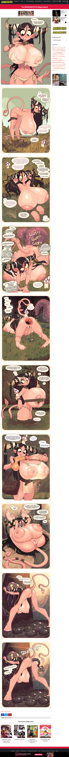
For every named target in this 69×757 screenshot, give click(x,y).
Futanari (56, 56)
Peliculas (54, 65)
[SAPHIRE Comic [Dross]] (19, 737)
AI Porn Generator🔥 (30, 1)
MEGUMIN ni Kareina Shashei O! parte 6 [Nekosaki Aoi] (6, 741)
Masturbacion (60, 62)
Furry (53, 56)
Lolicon (63, 60)
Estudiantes (62, 54)
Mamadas (54, 62)
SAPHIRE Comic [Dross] (19, 739)
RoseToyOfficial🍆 (38, 1)
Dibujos (59, 53)
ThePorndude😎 (65, 1)
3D (53, 47)
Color (53, 53)
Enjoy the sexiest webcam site (63, 11)
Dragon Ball (54, 54)
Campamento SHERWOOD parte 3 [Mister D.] (32, 741)
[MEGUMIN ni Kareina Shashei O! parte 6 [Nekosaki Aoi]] (6, 737)
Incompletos (60, 58)
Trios (55, 68)
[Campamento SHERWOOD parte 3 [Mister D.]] (32, 737)
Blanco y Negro (56, 49)
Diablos (2, 711)
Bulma (65, 49)
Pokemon (57, 65)
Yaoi (64, 68)
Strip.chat (62, 13)
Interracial (54, 60)
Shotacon (61, 65)
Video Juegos (60, 68)
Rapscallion (9, 717)
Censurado (62, 50)
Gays (59, 56)
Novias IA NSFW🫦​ (47, 1)
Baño (63, 47)
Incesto (54, 59)
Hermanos (62, 56)
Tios (53, 68)
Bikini (65, 47)
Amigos (61, 47)
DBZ (56, 53)
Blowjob (62, 49)
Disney (64, 53)
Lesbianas (59, 60)
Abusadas (58, 47)
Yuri (53, 70)
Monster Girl (7, 711)
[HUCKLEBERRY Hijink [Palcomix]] (45, 737)
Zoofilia (55, 70)
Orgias (64, 64)
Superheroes (58, 66)
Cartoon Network (55, 50)
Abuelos (55, 47)
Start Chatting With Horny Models (63, 18)
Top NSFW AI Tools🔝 (56, 1)
